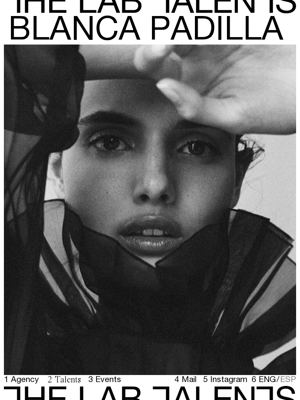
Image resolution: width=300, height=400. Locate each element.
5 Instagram (225, 379)
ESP (288, 379)
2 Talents (64, 380)
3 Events (104, 379)
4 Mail (185, 379)
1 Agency (21, 379)
